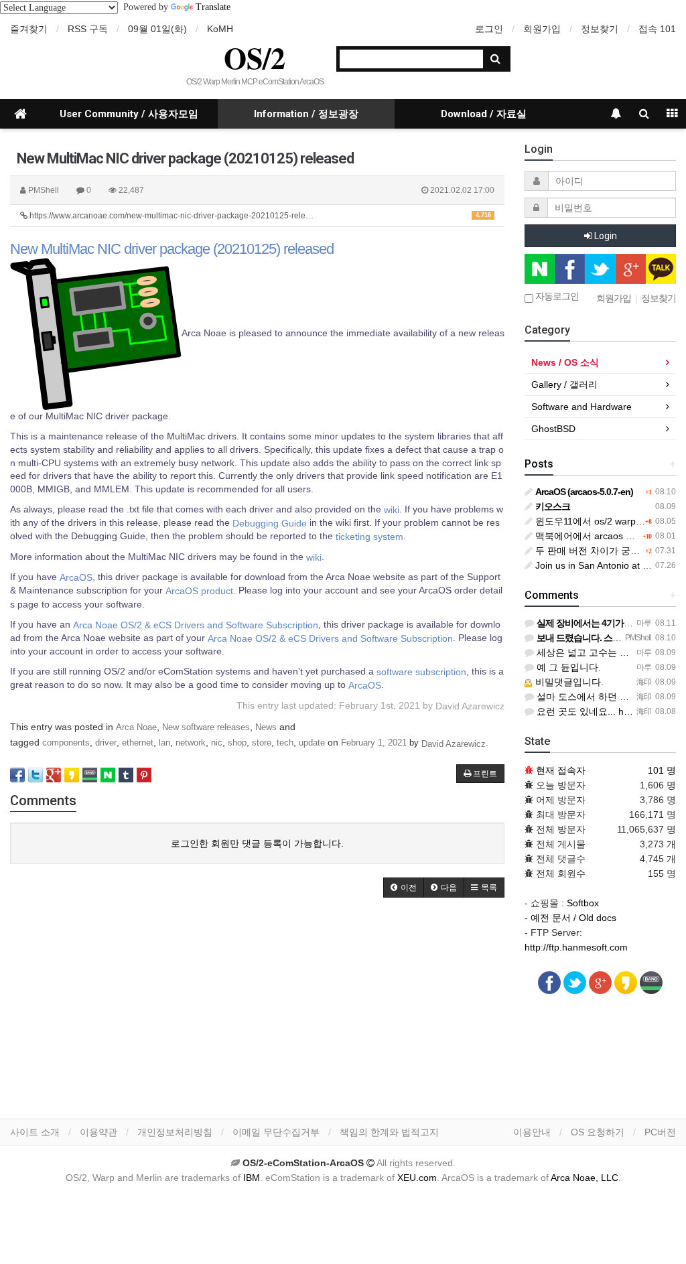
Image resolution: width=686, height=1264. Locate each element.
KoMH (220, 28)
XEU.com (417, 1177)
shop (237, 743)
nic (216, 743)
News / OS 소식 (565, 362)
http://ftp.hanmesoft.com (576, 947)
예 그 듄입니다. (567, 667)
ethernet (137, 743)
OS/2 (254, 57)
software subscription (421, 671)
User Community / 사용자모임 (129, 114)
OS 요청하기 (597, 1132)
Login (604, 235)
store (261, 743)
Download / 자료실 (484, 114)
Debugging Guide (269, 523)
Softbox (583, 903)
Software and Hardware (581, 406)
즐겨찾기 (29, 28)
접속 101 (657, 28)
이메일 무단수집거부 (276, 1132)
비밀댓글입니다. (568, 682)
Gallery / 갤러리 (564, 384)
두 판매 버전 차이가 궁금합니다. (602, 550)
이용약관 (98, 1132)
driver (106, 743)
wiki (391, 509)
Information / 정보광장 (306, 114)
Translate (213, 7)
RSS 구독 (88, 28)
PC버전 (660, 1132)
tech (285, 743)
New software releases (206, 727)
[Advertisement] (257, 1011)
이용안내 (532, 1132)
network (191, 743)
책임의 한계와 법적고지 (389, 1132)
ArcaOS (76, 577)
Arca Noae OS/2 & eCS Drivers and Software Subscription (195, 624)
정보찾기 (599, 28)
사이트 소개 (35, 1132)
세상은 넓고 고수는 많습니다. (597, 652)
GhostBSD (553, 428)
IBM (251, 1177)
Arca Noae (136, 727)
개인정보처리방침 (174, 1132)
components (66, 743)
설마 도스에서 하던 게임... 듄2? (601, 696)
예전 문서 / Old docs (573, 917)
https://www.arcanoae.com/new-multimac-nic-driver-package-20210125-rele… (259, 215)
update (312, 743)
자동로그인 (556, 296)
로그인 (489, 28)
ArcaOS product (199, 590)
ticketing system (369, 536)
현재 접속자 (561, 770)
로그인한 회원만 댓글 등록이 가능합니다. (257, 843)
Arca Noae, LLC (584, 1177)
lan (164, 743)
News (266, 727)
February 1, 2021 (374, 743)
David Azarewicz (453, 743)
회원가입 (542, 28)
